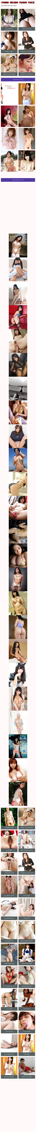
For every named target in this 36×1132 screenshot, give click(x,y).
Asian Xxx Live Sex (18, 79)
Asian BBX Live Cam (18, 180)
